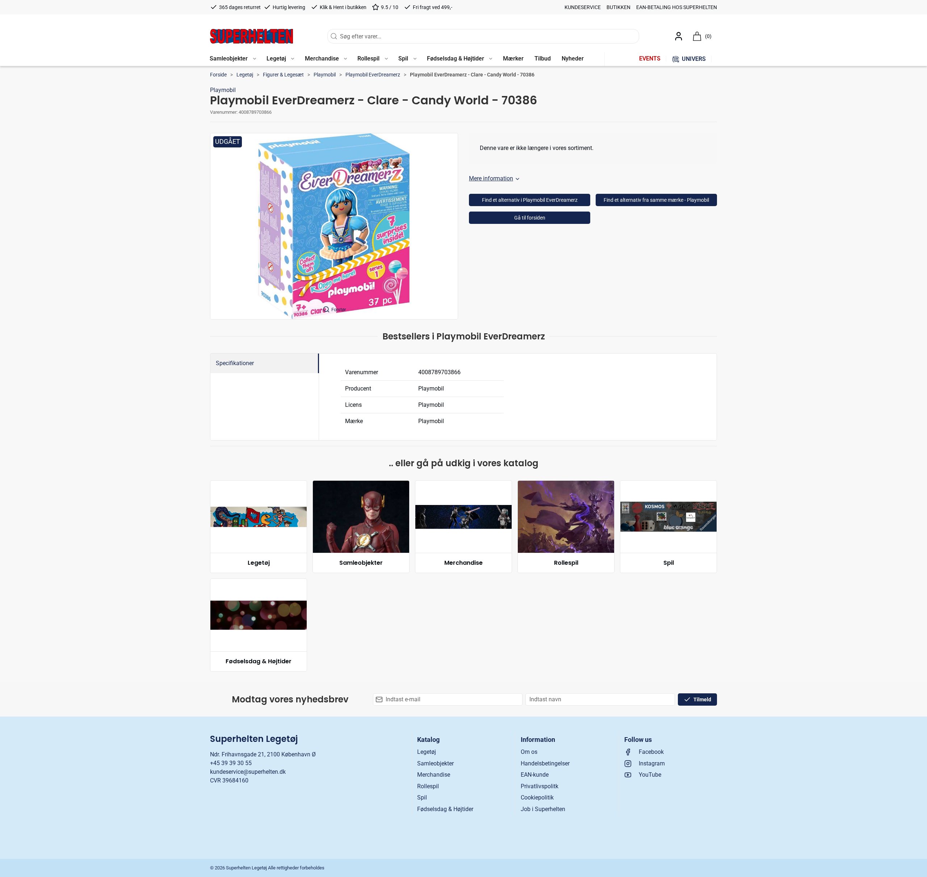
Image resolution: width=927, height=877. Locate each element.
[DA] (251, 36)
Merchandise (463, 563)
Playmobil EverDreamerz (372, 75)
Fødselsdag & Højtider (258, 661)
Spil (668, 563)
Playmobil (325, 75)
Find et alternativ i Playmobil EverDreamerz (530, 200)
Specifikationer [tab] (235, 363)
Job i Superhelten (543, 809)
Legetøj (244, 75)
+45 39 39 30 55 (231, 763)
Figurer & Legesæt (283, 75)
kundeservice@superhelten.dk (248, 771)
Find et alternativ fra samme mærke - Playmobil (656, 200)
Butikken (618, 7)
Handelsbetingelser (545, 763)
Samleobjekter (361, 563)
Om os (529, 751)
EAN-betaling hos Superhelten (676, 7)
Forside (218, 75)
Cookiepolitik (537, 797)
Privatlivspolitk (539, 786)
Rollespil (566, 563)
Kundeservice (583, 7)
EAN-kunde (535, 774)
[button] (232, 59)
